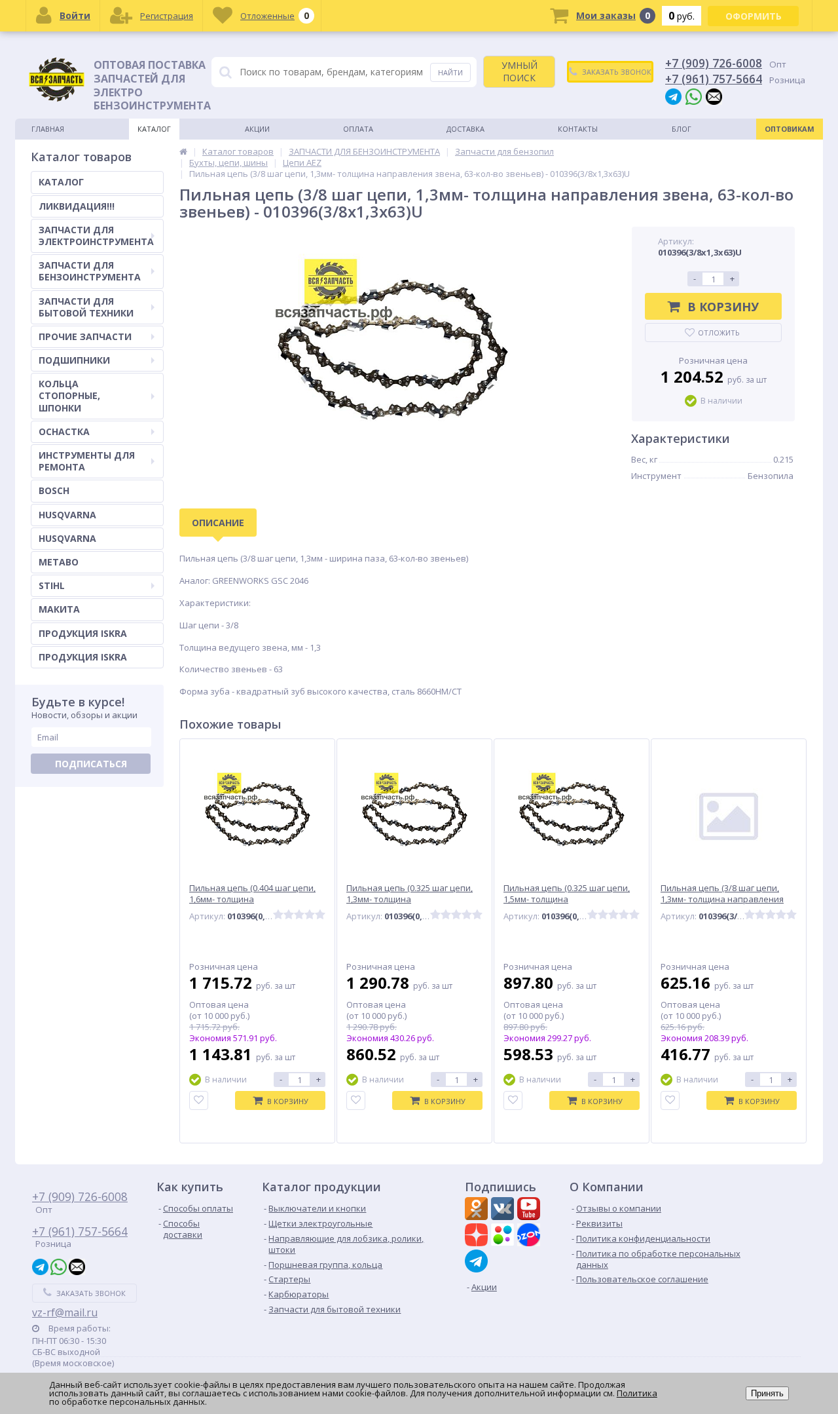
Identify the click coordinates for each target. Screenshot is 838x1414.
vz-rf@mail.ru (65, 1312)
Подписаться (91, 763)
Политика (637, 1393)
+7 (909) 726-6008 (713, 63)
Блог (681, 129)
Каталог (154, 129)
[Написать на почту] (714, 96)
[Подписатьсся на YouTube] (530, 1210)
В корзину (723, 307)
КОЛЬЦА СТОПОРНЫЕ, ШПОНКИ (69, 395)
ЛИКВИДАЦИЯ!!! (77, 206)
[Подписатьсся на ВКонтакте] (504, 1210)
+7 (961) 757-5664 (713, 78)
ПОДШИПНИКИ (74, 360)
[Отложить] (198, 1100)
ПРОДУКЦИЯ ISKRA (83, 633)
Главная (47, 129)
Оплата (358, 129)
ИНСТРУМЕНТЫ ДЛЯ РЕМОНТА (87, 461)
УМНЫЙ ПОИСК (519, 71)
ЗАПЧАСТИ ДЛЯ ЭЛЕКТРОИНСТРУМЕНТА (96, 235)
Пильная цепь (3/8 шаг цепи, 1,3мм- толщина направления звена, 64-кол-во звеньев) (722, 899)
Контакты (578, 129)
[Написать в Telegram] (673, 96)
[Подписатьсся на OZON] (530, 1236)
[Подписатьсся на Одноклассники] (478, 1210)
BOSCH (54, 490)
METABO (59, 562)
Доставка (465, 129)
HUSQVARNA (67, 514)
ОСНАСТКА (64, 431)
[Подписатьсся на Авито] (504, 1236)
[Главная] (183, 151)
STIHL (52, 585)
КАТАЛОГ (61, 182)
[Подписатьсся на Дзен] (478, 1236)
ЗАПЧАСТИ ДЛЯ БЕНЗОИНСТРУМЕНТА (90, 271)
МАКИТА (59, 609)
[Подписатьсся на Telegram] (478, 1261)
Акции (257, 129)
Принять (767, 1393)
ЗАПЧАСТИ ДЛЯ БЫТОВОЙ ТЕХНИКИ (86, 307)
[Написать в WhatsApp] (693, 96)
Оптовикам (789, 129)
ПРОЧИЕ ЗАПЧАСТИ (85, 336)
